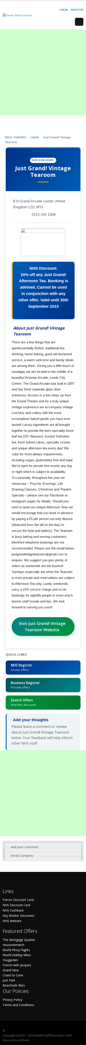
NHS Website (12, 921)
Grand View (11, 970)
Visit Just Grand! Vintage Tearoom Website (42, 626)
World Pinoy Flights (16, 950)
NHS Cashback (13, 910)
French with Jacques (17, 965)
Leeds (34, 137)
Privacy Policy (12, 999)
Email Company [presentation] (22, 855)
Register (77, 9)
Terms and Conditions (18, 1005)
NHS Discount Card (16, 905)
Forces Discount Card (18, 900)
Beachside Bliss (14, 985)
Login (64, 9)
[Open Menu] (79, 22)
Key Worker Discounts (18, 915)
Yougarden (10, 960)
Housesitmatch (13, 945)
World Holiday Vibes (17, 955)
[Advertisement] (43, 72)
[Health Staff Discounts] (17, 15)
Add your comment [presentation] (24, 847)
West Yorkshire (15, 137)
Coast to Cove (13, 975)
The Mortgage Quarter (19, 940)
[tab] (43, 847)
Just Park (9, 980)
